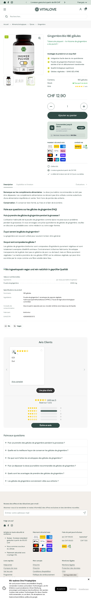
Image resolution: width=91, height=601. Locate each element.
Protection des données (71, 568)
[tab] (8, 184)
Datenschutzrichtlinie (16, 597)
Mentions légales (68, 565)
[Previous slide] (7, 369)
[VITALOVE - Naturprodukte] (45, 9)
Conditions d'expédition (42, 571)
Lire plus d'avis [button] (45, 390)
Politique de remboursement (44, 575)
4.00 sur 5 (51, 400)
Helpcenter (8, 565)
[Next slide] (84, 369)
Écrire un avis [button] (45, 425)
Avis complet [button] (17, 381)
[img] (22, 351)
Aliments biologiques (19, 24)
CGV (64, 571)
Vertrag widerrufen (70, 575)
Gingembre (41, 24)
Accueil (6, 24)
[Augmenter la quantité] (83, 106)
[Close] (88, 579)
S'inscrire (36, 565)
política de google (31, 597)
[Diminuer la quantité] (51, 106)
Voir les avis (8, 571)
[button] (85, 9)
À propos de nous (10, 568)
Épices (32, 24)
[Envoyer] (84, 513)
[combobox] (45, 16)
